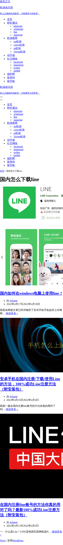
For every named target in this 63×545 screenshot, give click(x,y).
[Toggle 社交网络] (57, 143)
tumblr (17, 70)
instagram (18, 65)
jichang (13, 300)
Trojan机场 (19, 51)
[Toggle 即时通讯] (57, 108)
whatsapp (18, 29)
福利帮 (11, 74)
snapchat (18, 34)
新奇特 (11, 77)
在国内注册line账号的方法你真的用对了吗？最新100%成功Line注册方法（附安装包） (30, 509)
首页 (9, 19)
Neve (2, 540)
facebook (18, 62)
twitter (17, 67)
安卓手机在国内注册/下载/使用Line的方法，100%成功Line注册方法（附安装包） (30, 384)
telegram (18, 26)
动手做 (11, 55)
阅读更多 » (12, 313)
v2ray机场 (19, 44)
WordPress (17, 540)
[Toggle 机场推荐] (57, 123)
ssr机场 (17, 41)
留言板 (11, 81)
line (15, 32)
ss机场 (17, 48)
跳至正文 (5, 1)
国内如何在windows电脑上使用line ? (31, 293)
